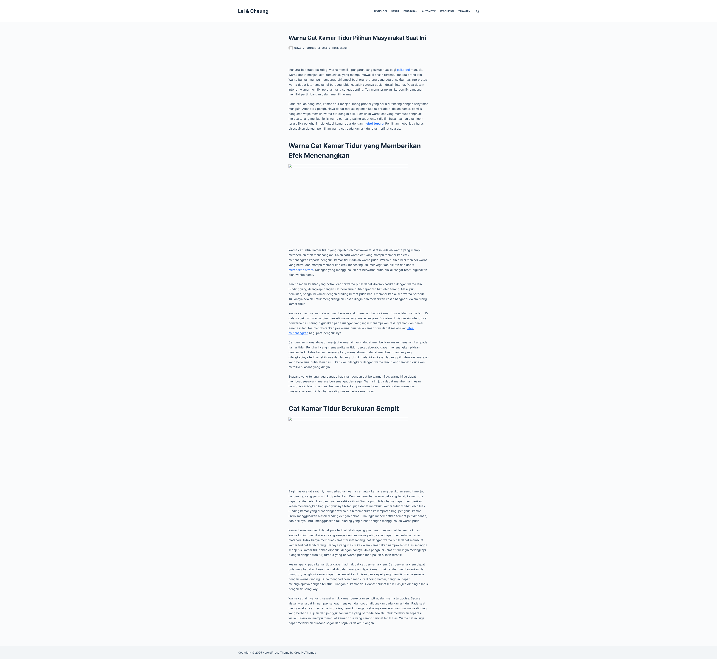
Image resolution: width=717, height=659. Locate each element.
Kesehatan (447, 11)
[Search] (477, 11)
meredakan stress (301, 270)
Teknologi (380, 11)
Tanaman (464, 11)
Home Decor (339, 47)
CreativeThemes (305, 652)
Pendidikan (410, 11)
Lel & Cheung (253, 11)
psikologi (403, 70)
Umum (395, 11)
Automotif (429, 11)
